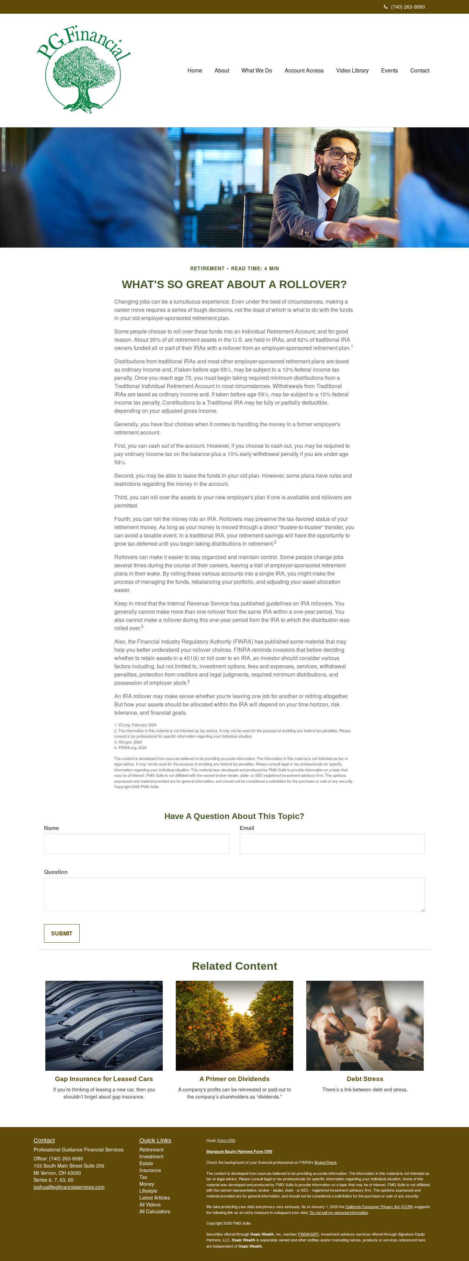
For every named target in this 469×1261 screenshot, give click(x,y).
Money (146, 1183)
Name (51, 828)
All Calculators (154, 1211)
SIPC (314, 1234)
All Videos (150, 1204)
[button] (221, 70)
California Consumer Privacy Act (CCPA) (379, 1206)
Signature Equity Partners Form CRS (239, 1151)
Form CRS (226, 1140)
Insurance (150, 1170)
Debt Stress (365, 1078)
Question (56, 872)
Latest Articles (154, 1197)
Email (247, 828)
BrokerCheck (325, 1162)
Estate (146, 1163)
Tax (143, 1176)
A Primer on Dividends (234, 1078)
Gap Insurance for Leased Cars (104, 1078)
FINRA (303, 1234)
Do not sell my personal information (339, 1212)
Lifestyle (148, 1190)
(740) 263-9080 (408, 6)
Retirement (151, 1149)
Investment (151, 1156)
